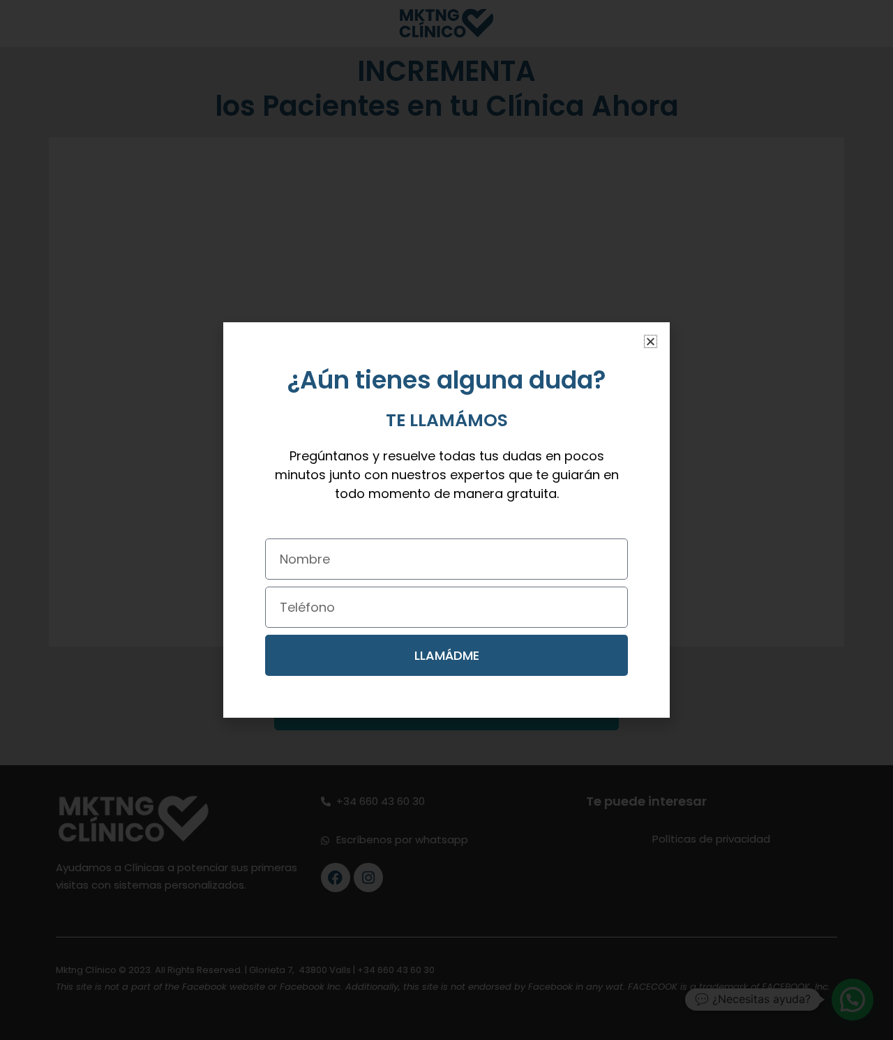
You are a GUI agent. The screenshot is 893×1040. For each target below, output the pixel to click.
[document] (446, 520)
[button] (650, 341)
